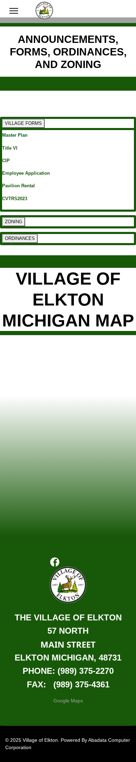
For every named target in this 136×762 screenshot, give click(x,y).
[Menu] (13, 10)
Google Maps (68, 700)
